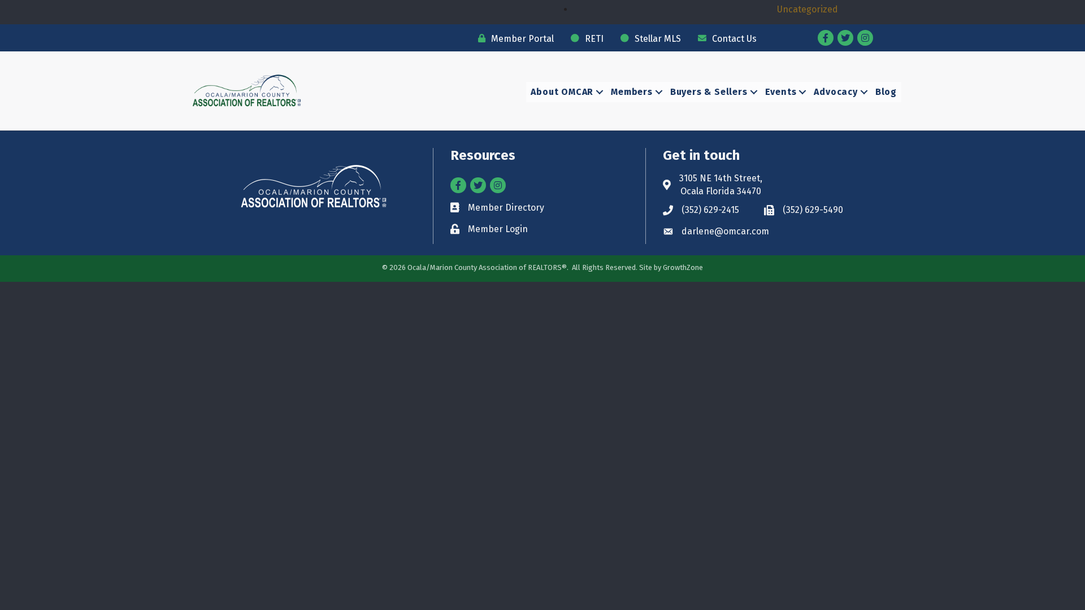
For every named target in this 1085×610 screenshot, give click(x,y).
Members (632, 91)
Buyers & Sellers (709, 91)
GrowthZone (683, 267)
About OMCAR (562, 91)
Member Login (498, 229)
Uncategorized (807, 9)
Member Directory (506, 207)
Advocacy (835, 91)
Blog (886, 91)
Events (781, 91)
